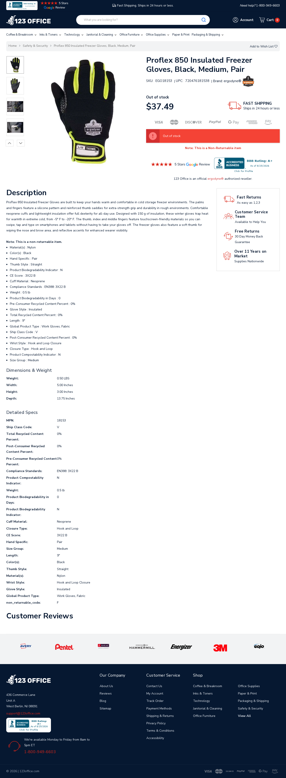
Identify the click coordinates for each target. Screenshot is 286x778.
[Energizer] (181, 647)
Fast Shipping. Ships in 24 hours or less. (145, 5)
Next (21, 143)
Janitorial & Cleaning (100, 35)
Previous (9, 143)
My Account (154, 693)
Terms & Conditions (160, 731)
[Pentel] (64, 647)
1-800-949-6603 (40, 751)
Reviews (106, 693)
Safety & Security (35, 46)
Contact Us (154, 686)
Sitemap (105, 708)
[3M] (220, 648)
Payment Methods (159, 708)
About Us (106, 686)
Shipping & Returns (160, 716)
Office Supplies (156, 35)
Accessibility (155, 738)
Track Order (155, 701)
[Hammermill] (142, 646)
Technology (72, 35)
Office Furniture (130, 35)
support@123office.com (23, 713)
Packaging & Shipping (206, 35)
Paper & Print (180, 35)
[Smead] (103, 646)
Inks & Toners (49, 35)
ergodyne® (216, 179)
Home (12, 46)
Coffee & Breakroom (20, 35)
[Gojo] (259, 646)
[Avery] (25, 646)
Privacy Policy (156, 723)
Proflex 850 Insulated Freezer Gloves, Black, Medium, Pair (94, 46)
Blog (103, 701)
